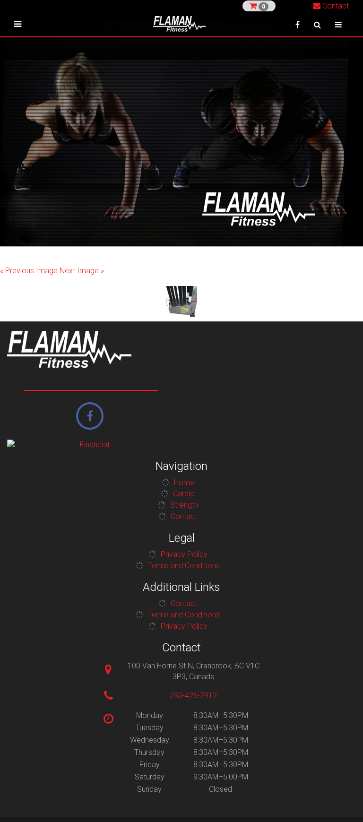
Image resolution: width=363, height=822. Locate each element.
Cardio (184, 493)
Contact (334, 5)
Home (184, 482)
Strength (184, 505)
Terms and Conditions (184, 565)
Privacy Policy (184, 554)
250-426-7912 (193, 695)
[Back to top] (341, 800)
